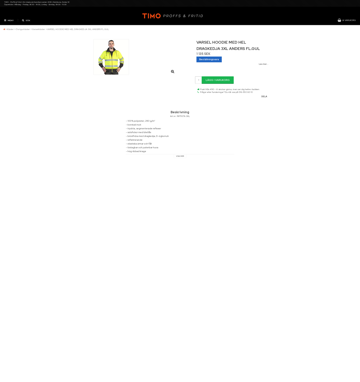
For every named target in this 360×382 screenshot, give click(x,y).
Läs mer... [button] (264, 64)
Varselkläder (38, 29)
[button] (348, 20)
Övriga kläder (23, 29)
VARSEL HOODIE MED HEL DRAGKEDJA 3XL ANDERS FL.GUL (78, 29)
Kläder (10, 29)
